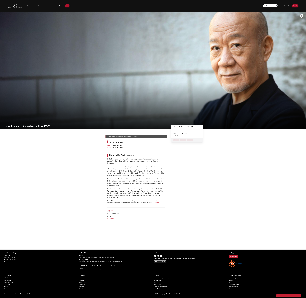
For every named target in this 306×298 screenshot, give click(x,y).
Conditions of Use (31, 294)
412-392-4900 (156, 202)
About (37, 5)
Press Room (82, 288)
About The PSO (83, 278)
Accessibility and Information (161, 286)
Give (67, 5)
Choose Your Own (8, 282)
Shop (60, 5)
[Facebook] (155, 256)
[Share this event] (301, 16)
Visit (53, 5)
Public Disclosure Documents (18, 294)
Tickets (29, 5)
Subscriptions (7, 280)
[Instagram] (158, 256)
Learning (45, 5)
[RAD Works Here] (236, 264)
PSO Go (6, 286)
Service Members (8, 288)
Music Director (82, 282)
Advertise (81, 286)
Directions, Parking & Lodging (161, 278)
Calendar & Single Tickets (10, 278)
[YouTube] (161, 256)
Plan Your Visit (157, 280)
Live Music (183, 140)
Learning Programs (233, 278)
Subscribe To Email (160, 262)
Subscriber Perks (158, 288)
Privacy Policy (7, 294)
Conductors (82, 284)
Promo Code (287, 5)
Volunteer (231, 280)
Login (280, 5)
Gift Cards (231, 288)
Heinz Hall (110, 210)
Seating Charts (157, 284)
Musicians (81, 280)
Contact (6, 262)
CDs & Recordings (233, 286)
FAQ (155, 282)
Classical (176, 140)
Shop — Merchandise (234, 284)
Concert (190, 140)
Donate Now (233, 256)
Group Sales (7, 284)
